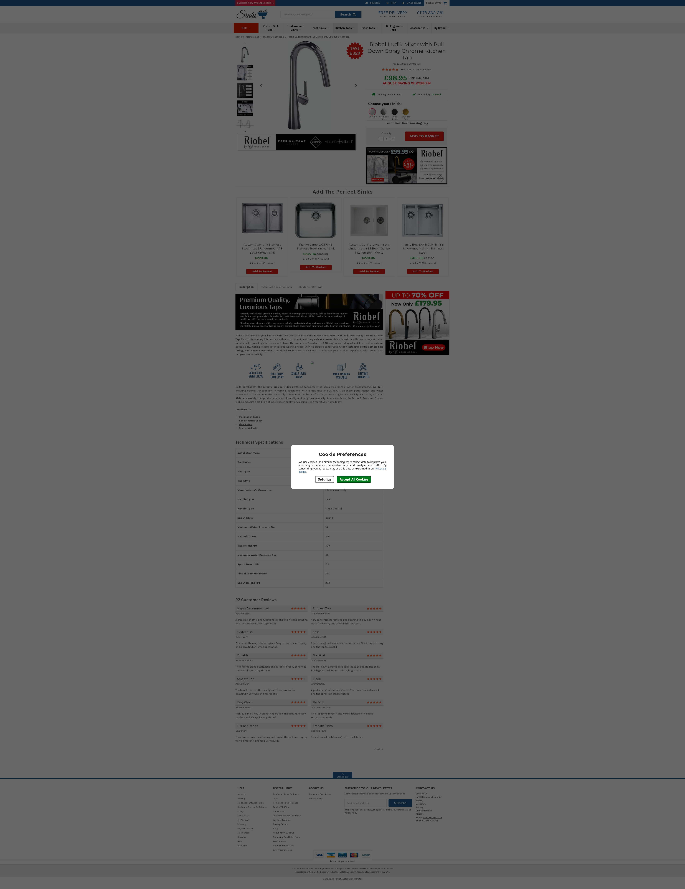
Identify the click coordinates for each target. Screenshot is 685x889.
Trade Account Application (250, 802)
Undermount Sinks (295, 28)
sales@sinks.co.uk (432, 817)
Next (244, 131)
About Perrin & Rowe (283, 832)
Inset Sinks (319, 28)
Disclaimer (242, 845)
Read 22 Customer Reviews (416, 69)
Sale (245, 28)
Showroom (278, 811)
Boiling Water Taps (394, 28)
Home (238, 37)
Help (393, 3)
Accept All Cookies (354, 479)
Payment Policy (245, 828)
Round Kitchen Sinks (283, 845)
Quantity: (386, 133)
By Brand (440, 28)
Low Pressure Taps (282, 849)
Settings (324, 479)
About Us (242, 794)
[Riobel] (417, 322)
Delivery (374, 3)
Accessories (418, 28)
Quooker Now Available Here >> (255, 3)
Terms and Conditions (320, 794)
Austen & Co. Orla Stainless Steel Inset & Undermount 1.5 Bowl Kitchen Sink (262, 248)
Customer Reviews (310, 287)
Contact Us (243, 815)
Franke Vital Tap (281, 807)
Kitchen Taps (343, 28)
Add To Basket (262, 271)
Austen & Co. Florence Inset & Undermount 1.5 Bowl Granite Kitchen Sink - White (369, 248)
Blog (275, 828)
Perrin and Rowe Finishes (285, 802)
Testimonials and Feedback (287, 815)
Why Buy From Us (282, 820)
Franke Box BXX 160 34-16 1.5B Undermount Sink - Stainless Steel (423, 248)
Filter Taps (369, 28)
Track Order (243, 832)
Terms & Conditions (397, 810)
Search (345, 14)
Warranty (241, 824)
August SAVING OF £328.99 (406, 83)
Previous (244, 43)
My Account (413, 3)
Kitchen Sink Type (271, 28)
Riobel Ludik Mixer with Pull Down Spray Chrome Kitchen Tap (319, 37)
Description (246, 287)
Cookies (241, 837)
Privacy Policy (316, 798)
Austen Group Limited (351, 879)
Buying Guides (280, 824)
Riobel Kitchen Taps (273, 37)
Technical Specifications (276, 287)
